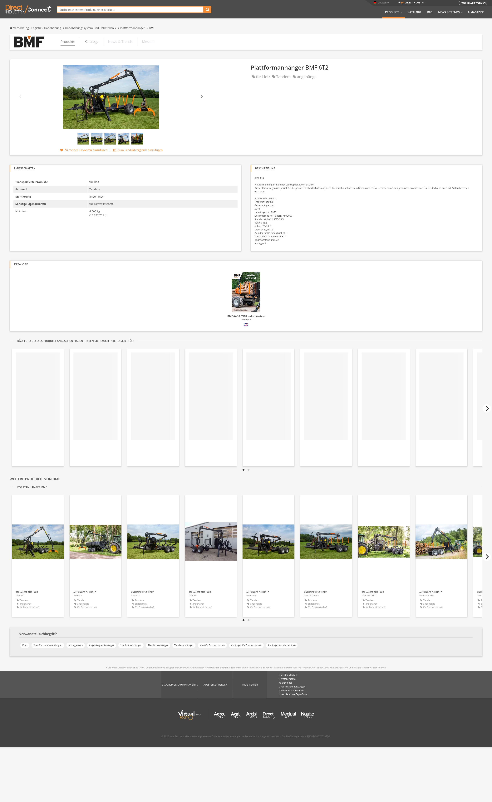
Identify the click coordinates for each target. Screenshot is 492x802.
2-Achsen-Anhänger (131, 645)
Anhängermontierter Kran (282, 645)
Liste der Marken (288, 675)
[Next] (201, 97)
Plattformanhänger (158, 645)
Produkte (392, 12)
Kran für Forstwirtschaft (212, 645)
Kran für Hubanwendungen (47, 645)
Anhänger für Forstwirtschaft (246, 645)
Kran (24, 645)
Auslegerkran (75, 645)
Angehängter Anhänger (101, 645)
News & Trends (449, 12)
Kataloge (414, 12)
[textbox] (130, 9)
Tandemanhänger (184, 645)
